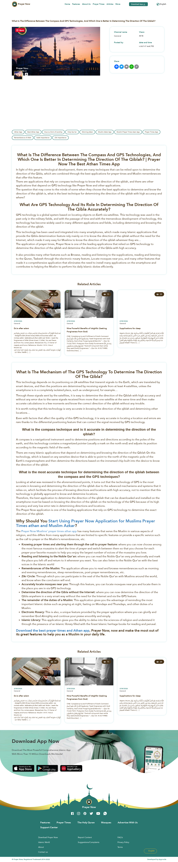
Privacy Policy (123, 842)
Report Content (85, 837)
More (117, 4)
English (162, 4)
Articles (110, 4)
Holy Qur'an (72, 131)
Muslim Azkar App (104, 131)
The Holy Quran (86, 822)
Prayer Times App (151, 131)
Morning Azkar (87, 131)
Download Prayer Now (48, 837)
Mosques (106, 822)
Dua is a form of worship (53, 131)
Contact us (43, 852)
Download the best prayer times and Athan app (52, 630)
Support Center (49, 827)
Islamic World (44, 842)
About (41, 847)
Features (76, 4)
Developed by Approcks (156, 859)
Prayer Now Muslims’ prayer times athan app (49, 531)
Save (21, 30)
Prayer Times (98, 4)
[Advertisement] (89, 103)
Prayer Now (23, 4)
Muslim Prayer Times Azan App (128, 131)
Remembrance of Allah (22, 137)
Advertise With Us (128, 822)
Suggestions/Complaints (88, 842)
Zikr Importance (60, 137)
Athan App (18, 131)
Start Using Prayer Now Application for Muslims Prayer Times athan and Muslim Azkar (85, 523)
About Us (86, 4)
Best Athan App (33, 131)
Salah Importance (42, 137)
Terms (120, 847)
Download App (137, 4)
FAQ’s (120, 837)
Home (67, 4)
